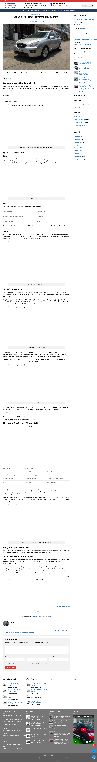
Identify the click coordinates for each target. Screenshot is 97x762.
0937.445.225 (12, 724)
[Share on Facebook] (35, 611)
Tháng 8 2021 (78, 156)
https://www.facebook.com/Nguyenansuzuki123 (16, 735)
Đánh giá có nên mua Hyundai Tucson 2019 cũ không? (20, 632)
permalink (50, 616)
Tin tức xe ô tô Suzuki (80, 122)
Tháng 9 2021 (78, 153)
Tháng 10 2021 (78, 150)
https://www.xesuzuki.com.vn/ (82, 44)
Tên (6, 656)
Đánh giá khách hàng (80, 117)
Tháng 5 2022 (78, 139)
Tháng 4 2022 (78, 142)
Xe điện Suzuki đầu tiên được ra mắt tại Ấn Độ (85, 63)
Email (28, 656)
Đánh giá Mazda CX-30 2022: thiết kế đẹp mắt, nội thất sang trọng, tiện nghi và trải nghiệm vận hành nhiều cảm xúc (86, 88)
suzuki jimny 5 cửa (85, 104)
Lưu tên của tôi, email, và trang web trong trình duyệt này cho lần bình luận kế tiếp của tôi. (29, 663)
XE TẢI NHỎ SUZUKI (55, 10)
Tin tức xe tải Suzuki (79, 125)
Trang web (51, 656)
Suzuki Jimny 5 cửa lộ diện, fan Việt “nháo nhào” (86, 67)
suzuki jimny (77, 104)
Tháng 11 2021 (78, 148)
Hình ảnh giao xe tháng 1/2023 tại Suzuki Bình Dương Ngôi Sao (85, 73)
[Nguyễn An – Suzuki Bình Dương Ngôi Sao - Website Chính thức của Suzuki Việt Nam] (10, 5)
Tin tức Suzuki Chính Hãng (63, 606)
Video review (77, 128)
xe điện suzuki (78, 107)
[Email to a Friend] (38, 611)
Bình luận (7, 645)
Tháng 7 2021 (78, 159)
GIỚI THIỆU (34, 10)
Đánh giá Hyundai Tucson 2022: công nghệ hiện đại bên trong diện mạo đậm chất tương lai (86, 80)
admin (42, 21)
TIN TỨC (65, 10)
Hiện (9, 79)
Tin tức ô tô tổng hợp (36, 14)
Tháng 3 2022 (78, 145)
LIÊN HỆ (72, 10)
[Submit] (92, 5)
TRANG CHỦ (25, 10)
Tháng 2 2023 (78, 136)
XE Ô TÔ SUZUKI (42, 10)
